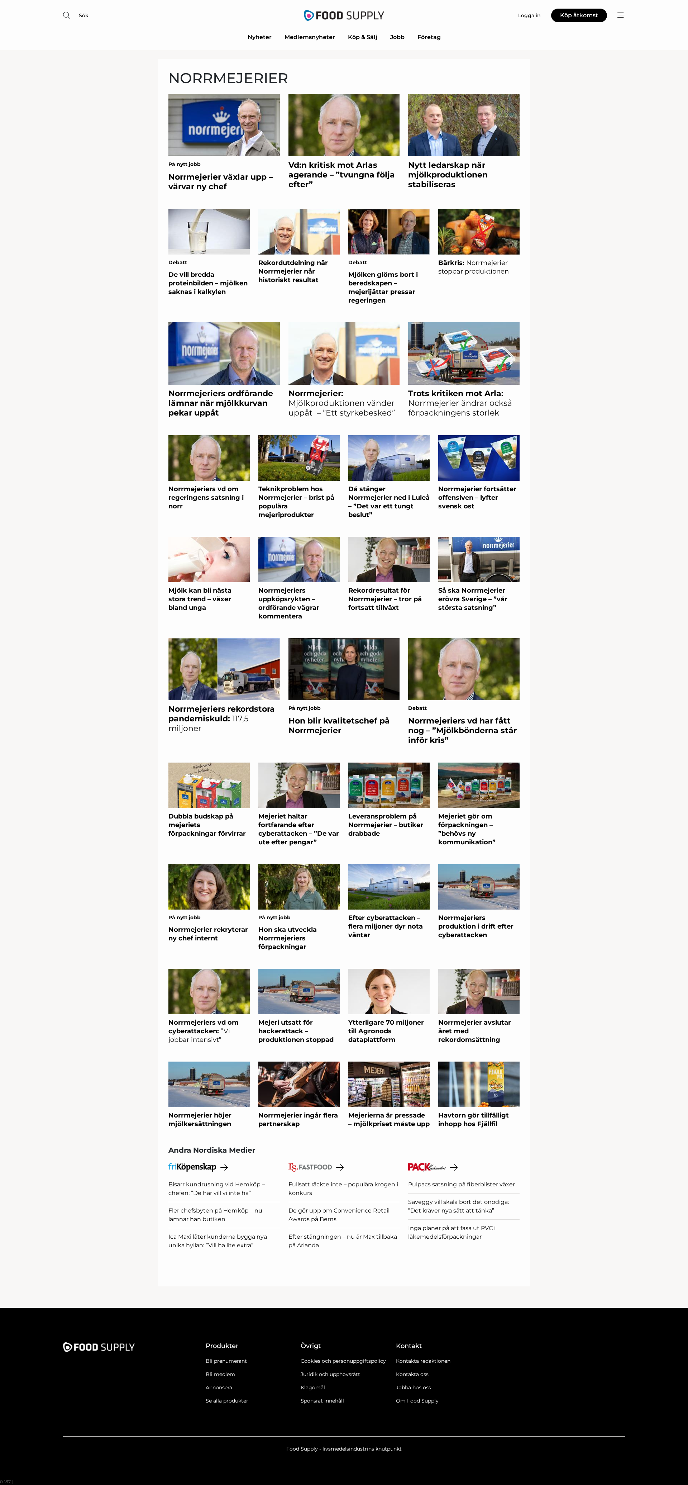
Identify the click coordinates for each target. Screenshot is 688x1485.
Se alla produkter (227, 1401)
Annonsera (219, 1387)
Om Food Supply (417, 1401)
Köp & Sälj (362, 37)
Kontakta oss (412, 1374)
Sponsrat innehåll (322, 1401)
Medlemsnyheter (310, 37)
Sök (84, 15)
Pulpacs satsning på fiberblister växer (461, 1184)
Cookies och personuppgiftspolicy (343, 1361)
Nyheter (260, 37)
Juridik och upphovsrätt (330, 1374)
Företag (429, 37)
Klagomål (313, 1387)
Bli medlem (220, 1374)
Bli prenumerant (226, 1361)
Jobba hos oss (413, 1387)
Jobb (397, 37)
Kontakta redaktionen (423, 1361)
